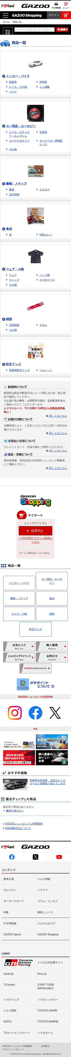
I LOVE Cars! (8, 6)
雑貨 (9, 319)
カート (66, 15)
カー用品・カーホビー (21, 126)
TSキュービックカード (17, 1032)
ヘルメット (45, 370)
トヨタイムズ (11, 999)
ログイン (54, 15)
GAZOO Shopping (27, 15)
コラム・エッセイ (47, 901)
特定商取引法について (18, 828)
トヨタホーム (45, 1032)
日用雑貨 (14, 325)
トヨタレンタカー (47, 999)
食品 (9, 228)
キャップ (14, 279)
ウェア (13, 275)
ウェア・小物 (15, 269)
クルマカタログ (46, 923)
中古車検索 (56, 8)
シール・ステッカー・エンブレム (19, 134)
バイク (13, 91)
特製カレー (45, 234)
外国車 (43, 81)
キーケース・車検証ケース (51, 142)
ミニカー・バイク (18, 76)
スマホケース (47, 279)
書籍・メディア (16, 183)
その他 (13, 149)
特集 (6, 912)
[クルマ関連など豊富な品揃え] (35, 506)
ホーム (6, 21)
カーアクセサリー (19, 140)
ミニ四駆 (44, 86)
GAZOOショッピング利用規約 (17, 1046)
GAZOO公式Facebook (12, 857)
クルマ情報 (43, 879)
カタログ (44, 189)
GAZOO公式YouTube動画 (59, 857)
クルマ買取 (10, 1010)
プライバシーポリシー (13, 1049)
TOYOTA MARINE (48, 1021)
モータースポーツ (14, 901)
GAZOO (35, 6)
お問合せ (45, 1046)
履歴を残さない (15, 810)
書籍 (11, 189)
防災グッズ (13, 364)
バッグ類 (44, 275)
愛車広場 (9, 879)
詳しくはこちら (58, 415)
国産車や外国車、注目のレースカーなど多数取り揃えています (47, 782)
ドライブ (42, 890)
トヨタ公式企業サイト (50, 962)
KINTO (7, 1021)
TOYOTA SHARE (47, 1010)
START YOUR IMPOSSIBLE (45, 986)
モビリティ (10, 890)
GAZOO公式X (35, 857)
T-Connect (9, 984)
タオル (43, 325)
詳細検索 (63, 29)
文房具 (43, 132)
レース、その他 (18, 86)
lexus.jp (41, 973)
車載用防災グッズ (19, 370)
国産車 (13, 81)
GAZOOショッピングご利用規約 (24, 823)
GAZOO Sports (12, 934)
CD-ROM (14, 194)
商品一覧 (17, 21)
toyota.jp (8, 973)
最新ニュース (45, 912)
